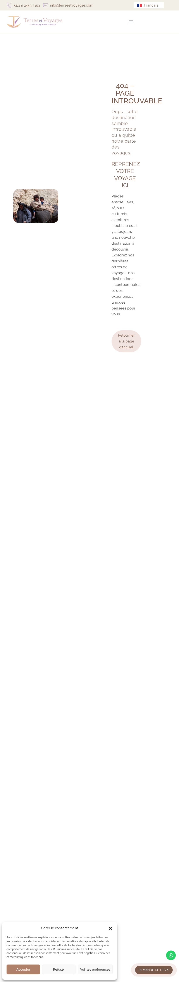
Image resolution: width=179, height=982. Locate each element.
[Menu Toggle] (131, 22)
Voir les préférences (95, 970)
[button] (110, 928)
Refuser (59, 970)
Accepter (23, 970)
